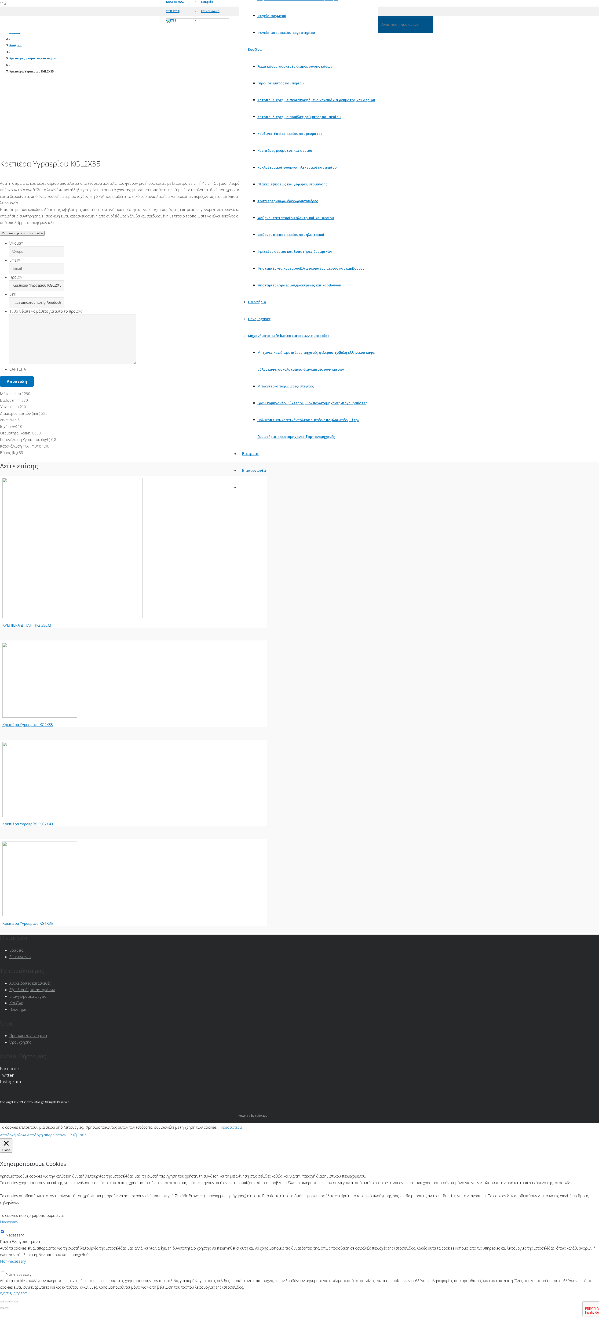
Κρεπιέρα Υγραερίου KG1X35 (27, 923)
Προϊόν (15, 277)
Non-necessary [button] (13, 1261)
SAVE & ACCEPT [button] (13, 1293)
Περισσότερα (230, 1127)
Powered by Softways (252, 1116)
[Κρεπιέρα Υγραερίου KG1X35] (39, 915)
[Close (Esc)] (2, 1301)
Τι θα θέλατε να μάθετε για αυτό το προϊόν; (45, 311)
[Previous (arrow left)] (2, 1308)
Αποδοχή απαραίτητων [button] (46, 1135)
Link (12, 294)
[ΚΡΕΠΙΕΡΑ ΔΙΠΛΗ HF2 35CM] (72, 616)
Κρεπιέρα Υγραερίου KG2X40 (27, 824)
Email (14, 260)
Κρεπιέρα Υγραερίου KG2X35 (27, 724)
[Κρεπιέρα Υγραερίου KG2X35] (39, 716)
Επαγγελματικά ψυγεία (27, 996)
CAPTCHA (17, 369)
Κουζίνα (15, 45)
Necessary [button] (9, 1222)
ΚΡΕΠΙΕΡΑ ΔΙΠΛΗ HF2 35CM (26, 625)
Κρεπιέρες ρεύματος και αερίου (33, 58)
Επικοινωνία (20, 956)
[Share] (6, 1301)
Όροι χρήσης (20, 1042)
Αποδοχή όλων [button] (13, 1135)
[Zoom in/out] (16, 1301)
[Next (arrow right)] (6, 1308)
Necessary (15, 1235)
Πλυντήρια (18, 1009)
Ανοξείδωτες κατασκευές (30, 983)
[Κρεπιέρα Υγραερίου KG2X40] (39, 815)
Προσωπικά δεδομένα (28, 1035)
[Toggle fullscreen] (11, 1301)
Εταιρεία (16, 950)
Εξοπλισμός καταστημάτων (32, 989)
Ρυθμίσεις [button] (78, 1135)
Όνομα (16, 243)
